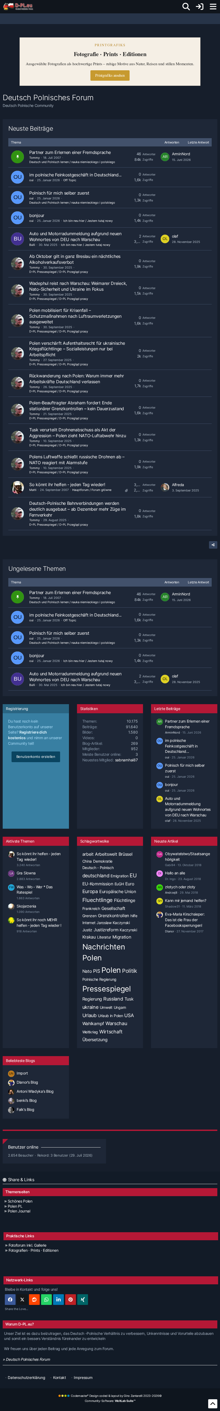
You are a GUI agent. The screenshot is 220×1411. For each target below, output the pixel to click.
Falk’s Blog (25, 1109)
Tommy (34, 158)
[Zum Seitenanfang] (212, 1403)
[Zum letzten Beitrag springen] (165, 157)
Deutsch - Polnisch (98, 867)
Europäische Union (117, 891)
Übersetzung (95, 1039)
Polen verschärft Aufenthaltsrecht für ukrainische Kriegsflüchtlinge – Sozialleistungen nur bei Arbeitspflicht (77, 348)
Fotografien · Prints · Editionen (33, 1250)
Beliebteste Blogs (20, 1060)
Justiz (87, 930)
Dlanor (169, 931)
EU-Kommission (97, 883)
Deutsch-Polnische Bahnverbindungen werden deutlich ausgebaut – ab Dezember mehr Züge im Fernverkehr (77, 509)
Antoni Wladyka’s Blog (35, 1091)
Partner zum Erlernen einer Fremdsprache (70, 152)
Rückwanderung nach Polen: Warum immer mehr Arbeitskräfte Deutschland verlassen (76, 378)
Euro (129, 883)
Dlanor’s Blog (27, 1082)
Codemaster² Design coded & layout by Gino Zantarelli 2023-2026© (116, 1396)
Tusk (129, 999)
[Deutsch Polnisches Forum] (20, 6)
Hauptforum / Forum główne (91, 490)
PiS (96, 971)
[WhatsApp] (46, 1299)
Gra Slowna (26, 873)
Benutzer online (23, 1147)
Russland (113, 999)
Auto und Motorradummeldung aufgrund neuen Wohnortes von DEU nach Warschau (75, 236)
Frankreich (91, 908)
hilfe (133, 915)
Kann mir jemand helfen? (185, 900)
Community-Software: (110, 1401)
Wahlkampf (93, 1023)
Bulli (32, 245)
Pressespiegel (106, 988)
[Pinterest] (70, 1299)
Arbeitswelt (106, 854)
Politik (129, 971)
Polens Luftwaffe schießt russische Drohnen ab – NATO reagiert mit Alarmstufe (76, 459)
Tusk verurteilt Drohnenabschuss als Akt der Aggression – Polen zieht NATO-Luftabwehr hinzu (77, 432)
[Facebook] (10, 1299)
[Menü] (213, 6)
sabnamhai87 (126, 760)
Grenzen (89, 915)
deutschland (95, 875)
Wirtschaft (111, 1031)
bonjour (36, 215)
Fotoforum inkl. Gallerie (27, 1245)
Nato (87, 971)
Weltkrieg (90, 1032)
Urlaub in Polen (110, 1015)
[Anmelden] (199, 6)
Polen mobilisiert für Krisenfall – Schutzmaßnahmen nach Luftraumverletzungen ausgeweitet (75, 316)
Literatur (104, 937)
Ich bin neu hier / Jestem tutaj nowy (88, 221)
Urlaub (89, 1015)
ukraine (90, 1007)
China (87, 861)
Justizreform (106, 929)
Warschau (116, 1023)
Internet (89, 922)
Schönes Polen (20, 1201)
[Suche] (186, 6)
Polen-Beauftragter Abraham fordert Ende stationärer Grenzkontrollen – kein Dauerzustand (76, 405)
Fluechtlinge (97, 900)
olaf (175, 236)
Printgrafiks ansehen (109, 75)
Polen (111, 970)
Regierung (92, 999)
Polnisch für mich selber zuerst (59, 193)
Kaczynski (128, 930)
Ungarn (120, 1007)
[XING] (82, 1299)
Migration (121, 937)
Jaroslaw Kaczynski (113, 922)
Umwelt (106, 1007)
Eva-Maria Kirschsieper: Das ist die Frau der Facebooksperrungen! (184, 919)
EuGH (119, 884)
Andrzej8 (171, 892)
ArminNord (181, 154)
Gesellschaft (113, 908)
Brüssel (126, 854)
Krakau (89, 937)
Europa (90, 891)
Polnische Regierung (99, 979)
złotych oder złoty (180, 887)
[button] (58, 1299)
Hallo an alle (175, 873)
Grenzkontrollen (113, 915)
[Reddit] (34, 1299)
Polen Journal (19, 1211)
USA (129, 1015)
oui (31, 180)
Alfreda (178, 484)
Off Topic (69, 180)
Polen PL (15, 1206)
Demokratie (102, 861)
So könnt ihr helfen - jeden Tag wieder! (67, 484)
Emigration (119, 876)
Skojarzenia (26, 906)
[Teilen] (213, 545)
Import (22, 1073)
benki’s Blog (26, 1100)
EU (133, 875)
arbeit (88, 854)
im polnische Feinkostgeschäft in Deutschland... (75, 174)
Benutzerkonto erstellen (35, 756)
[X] (22, 1299)
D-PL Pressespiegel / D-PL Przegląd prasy (58, 272)
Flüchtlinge (124, 900)
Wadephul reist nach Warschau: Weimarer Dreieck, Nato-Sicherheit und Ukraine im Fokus (78, 286)
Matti (32, 490)
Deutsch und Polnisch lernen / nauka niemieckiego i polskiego (72, 162)
